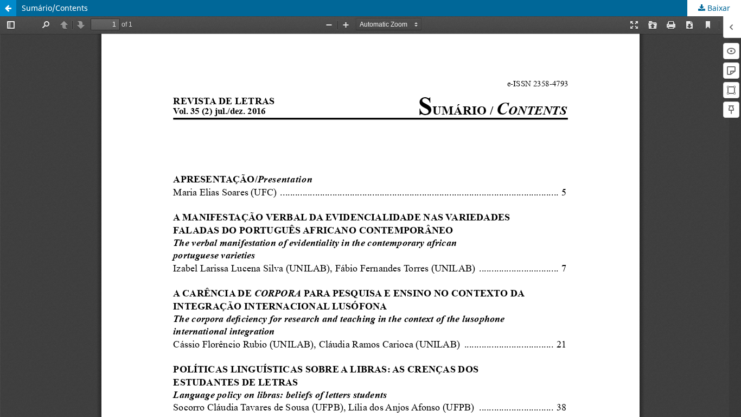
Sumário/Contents (55, 8)
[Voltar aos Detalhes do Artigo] (8, 8)
